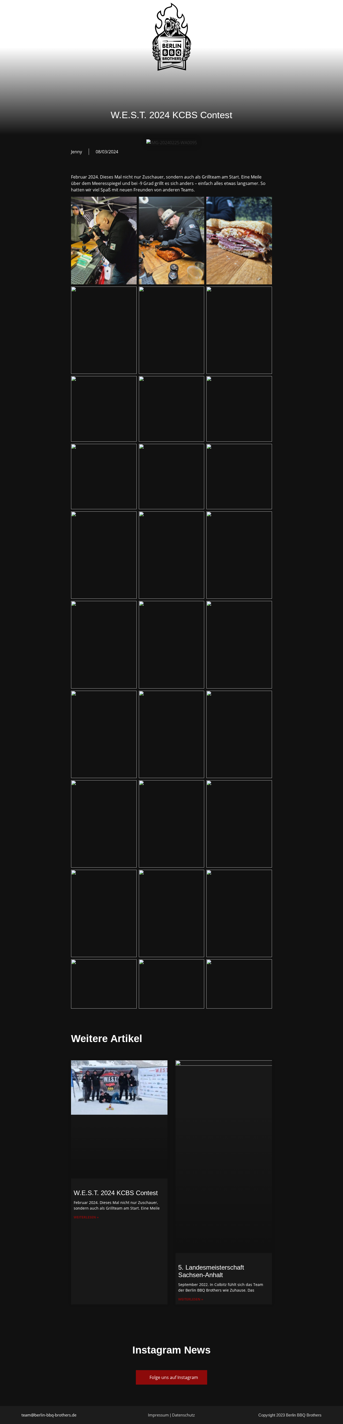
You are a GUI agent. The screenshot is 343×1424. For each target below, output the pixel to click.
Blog (216, 34)
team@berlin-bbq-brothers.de (48, 1415)
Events (124, 36)
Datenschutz (183, 1415)
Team (98, 36)
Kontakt (243, 34)
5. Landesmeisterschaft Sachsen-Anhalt (211, 1271)
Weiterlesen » (86, 1217)
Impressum (158, 1415)
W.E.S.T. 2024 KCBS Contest (116, 1192)
